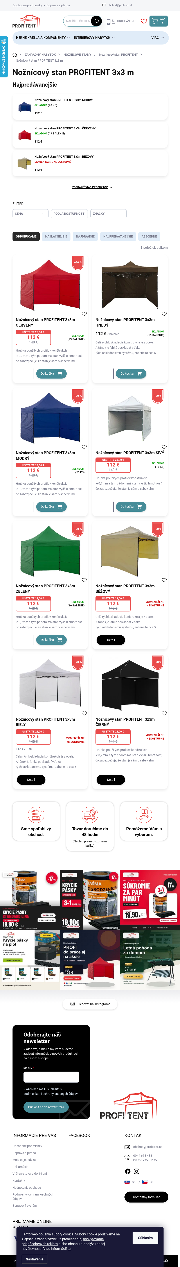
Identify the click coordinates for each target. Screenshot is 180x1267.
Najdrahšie (85, 236)
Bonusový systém (25, 1205)
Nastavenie (34, 1259)
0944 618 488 (145, 1158)
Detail (111, 640)
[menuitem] (41, 37)
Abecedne (149, 236)
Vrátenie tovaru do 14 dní (30, 1173)
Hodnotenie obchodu (27, 1187)
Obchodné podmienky (27, 5)
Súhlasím (145, 1238)
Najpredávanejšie (118, 236)
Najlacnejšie (56, 236)
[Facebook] (127, 1170)
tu (69, 1249)
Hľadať (96, 21)
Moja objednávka (24, 1160)
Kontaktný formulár (146, 1197)
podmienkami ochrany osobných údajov (50, 1093)
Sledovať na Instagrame (94, 1004)
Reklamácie (20, 1167)
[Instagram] (136, 1170)
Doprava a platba (58, 5)
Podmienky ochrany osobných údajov (33, 1197)
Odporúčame (26, 236)
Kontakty (19, 1180)
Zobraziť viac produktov (90, 187)
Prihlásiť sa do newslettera (46, 1107)
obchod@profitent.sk (147, 1147)
